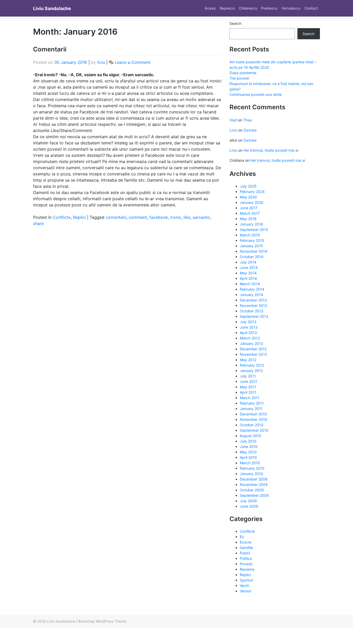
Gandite (246, 547)
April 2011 (248, 392)
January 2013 (251, 343)
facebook (158, 217)
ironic (175, 217)
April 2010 (248, 457)
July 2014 (248, 262)
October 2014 (251, 256)
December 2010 (253, 414)
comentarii (116, 217)
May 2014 (248, 273)
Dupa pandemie (242, 73)
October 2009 (252, 490)
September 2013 (254, 316)
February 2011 (252, 403)
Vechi (244, 585)
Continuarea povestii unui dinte (255, 94)
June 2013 (249, 327)
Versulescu (290, 8)
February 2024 (252, 191)
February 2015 (252, 240)
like (186, 217)
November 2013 (253, 305)
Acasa (210, 8)
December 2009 (253, 479)
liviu (101, 62)
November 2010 (253, 419)
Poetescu (269, 8)
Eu (242, 536)
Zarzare (250, 130)
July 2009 (248, 501)
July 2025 (248, 186)
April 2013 (248, 332)
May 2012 (248, 360)
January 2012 (251, 370)
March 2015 (250, 235)
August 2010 (250, 435)
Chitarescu (248, 8)
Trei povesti (239, 78)
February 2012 (252, 365)
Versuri (245, 591)
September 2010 (254, 430)
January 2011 (251, 408)
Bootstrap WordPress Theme (102, 621)
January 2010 (251, 473)
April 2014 (248, 278)
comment (138, 217)
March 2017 (250, 213)
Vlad (233, 120)
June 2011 (248, 381)
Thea (247, 120)
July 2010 (248, 441)
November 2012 (253, 354)
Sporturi (246, 580)
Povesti (246, 564)
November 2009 (254, 484)
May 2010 (248, 452)
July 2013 (248, 322)
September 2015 (254, 229)
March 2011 (249, 398)
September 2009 (254, 495)
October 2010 (251, 425)
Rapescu (227, 8)
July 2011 (248, 376)
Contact (311, 8)
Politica (246, 558)
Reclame (247, 569)
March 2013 (250, 338)
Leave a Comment (132, 62)
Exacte (245, 542)
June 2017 (248, 208)
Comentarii (49, 49)
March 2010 (250, 463)
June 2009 (249, 506)
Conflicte (62, 217)
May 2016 (248, 218)
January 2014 (251, 294)
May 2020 (248, 197)
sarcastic (201, 217)
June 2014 (249, 267)
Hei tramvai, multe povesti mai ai (270, 150)
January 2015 (251, 246)
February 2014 (252, 289)
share (38, 223)
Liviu (233, 130)
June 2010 (249, 446)
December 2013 (253, 300)
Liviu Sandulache (52, 8)
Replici (79, 217)
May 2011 (248, 387)
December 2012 (253, 349)
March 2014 (250, 284)
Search (235, 23)
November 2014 (253, 251)
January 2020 (251, 202)
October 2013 (251, 311)
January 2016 (251, 224)
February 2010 (252, 468)
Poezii (245, 553)
